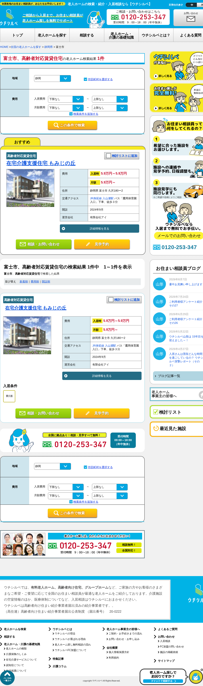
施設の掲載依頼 (169, 652)
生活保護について (16, 670)
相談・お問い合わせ (44, 244)
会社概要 (112, 647)
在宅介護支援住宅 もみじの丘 (41, 163)
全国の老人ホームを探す (26, 46)
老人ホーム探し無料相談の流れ (73, 644)
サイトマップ (166, 660)
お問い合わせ (166, 636)
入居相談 (165, 641)
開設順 (46, 281)
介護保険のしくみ (16, 654)
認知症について (15, 665)
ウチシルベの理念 (65, 633)
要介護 (9, 396)
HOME (4, 46)
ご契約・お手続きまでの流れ (125, 633)
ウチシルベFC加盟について (70, 650)
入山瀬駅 (108, 198)
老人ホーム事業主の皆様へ (123, 629)
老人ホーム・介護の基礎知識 (22, 644)
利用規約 (114, 657)
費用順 (35, 281)
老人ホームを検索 (15, 629)
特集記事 (58, 658)
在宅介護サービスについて (21, 659)
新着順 (24, 281)
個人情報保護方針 (119, 652)
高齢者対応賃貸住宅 (21, 156)
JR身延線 (96, 198)
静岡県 (48, 46)
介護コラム (60, 666)
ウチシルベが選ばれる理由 (70, 639)
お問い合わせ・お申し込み (124, 639)
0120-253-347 (179, 247)
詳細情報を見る (99, 228)
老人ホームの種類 (16, 648)
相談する (9, 636)
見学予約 (102, 244)
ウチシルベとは (62, 629)
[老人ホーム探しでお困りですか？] (171, 684)
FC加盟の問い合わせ (172, 646)
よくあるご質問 (167, 629)
